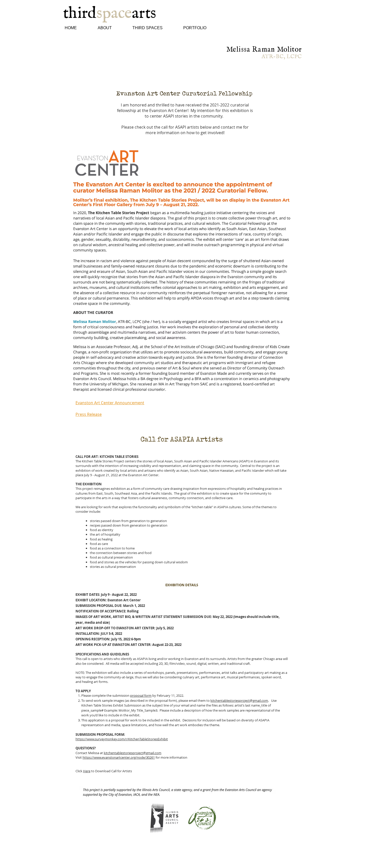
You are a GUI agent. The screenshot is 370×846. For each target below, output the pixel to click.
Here (86, 771)
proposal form (141, 695)
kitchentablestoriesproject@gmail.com (239, 700)
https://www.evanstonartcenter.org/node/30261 (119, 757)
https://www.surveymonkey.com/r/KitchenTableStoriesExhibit (122, 739)
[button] (112, 28)
